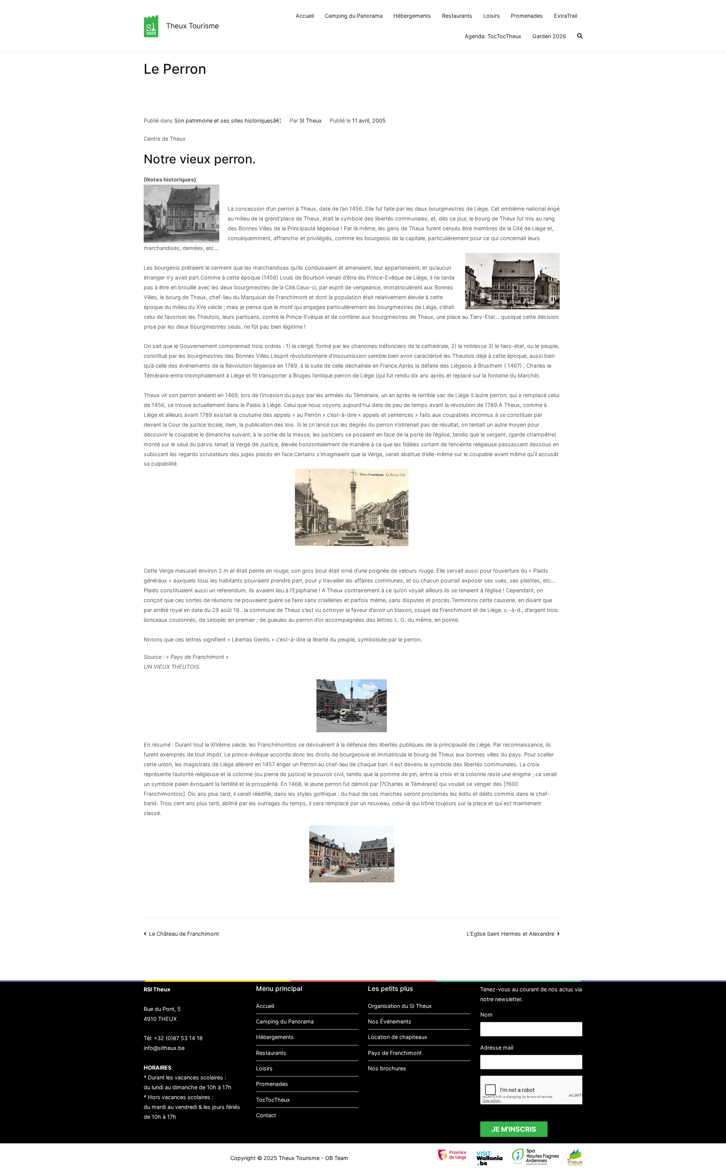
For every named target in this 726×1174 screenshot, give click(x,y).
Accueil (305, 15)
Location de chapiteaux (397, 1037)
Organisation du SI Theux (400, 1006)
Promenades (527, 15)
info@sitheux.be (164, 1048)
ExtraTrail (565, 15)
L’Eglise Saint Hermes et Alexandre (510, 933)
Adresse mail (496, 1047)
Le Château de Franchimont (184, 933)
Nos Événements (389, 1021)
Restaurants (457, 15)
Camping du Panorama (354, 15)
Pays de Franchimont (395, 1053)
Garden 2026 (549, 36)
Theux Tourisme (192, 26)
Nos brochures (387, 1068)
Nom (486, 1014)
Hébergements (412, 15)
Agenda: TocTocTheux (493, 36)
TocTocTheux (273, 1099)
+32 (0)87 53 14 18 (178, 1038)
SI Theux (310, 120)
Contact (266, 1115)
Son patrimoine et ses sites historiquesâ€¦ (227, 120)
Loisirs (491, 15)
